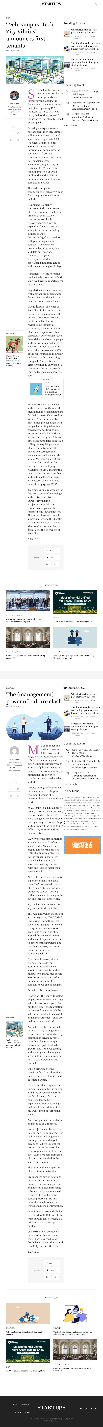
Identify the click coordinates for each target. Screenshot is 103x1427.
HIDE (91, 805)
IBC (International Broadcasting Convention (84, 107)
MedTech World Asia (82, 97)
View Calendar (71, 125)
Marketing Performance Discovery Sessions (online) (85, 118)
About (14, 1404)
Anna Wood (14, 103)
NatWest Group (69, 816)
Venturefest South (72, 829)
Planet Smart (84, 818)
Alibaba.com (76, 797)
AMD (84, 797)
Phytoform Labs (72, 818)
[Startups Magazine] (51, 4)
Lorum (92, 810)
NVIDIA (92, 816)
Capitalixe (68, 800)
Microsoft (80, 813)
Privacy (17, 1412)
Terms (27, 1412)
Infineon (93, 808)
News (9, 18)
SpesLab (75, 821)
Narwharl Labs (90, 813)
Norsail (85, 816)
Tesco (81, 824)
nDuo (78, 816)
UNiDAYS (89, 826)
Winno (83, 829)
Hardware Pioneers (81, 805)
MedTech (71, 813)
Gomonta (70, 805)
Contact (25, 1404)
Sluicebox (68, 821)
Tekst (75, 824)
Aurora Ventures (93, 797)
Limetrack (70, 810)
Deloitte (96, 800)
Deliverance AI (87, 800)
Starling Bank (85, 821)
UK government (78, 826)
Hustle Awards (83, 808)
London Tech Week (82, 810)
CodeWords (76, 800)
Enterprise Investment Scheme (83, 803)
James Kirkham (14, 759)
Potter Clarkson (95, 818)
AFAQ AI (67, 797)
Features (10, 615)
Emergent (68, 803)
